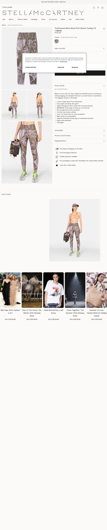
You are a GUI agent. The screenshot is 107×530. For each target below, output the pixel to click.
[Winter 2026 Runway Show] (32, 290)
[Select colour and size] (104, 28)
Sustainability (59, 130)
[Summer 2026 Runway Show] (75, 290)
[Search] (94, 7)
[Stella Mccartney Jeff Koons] (53, 290)
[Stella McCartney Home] (43, 13)
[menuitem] (11, 19)
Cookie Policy (63, 61)
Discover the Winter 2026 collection (53, 2)
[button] (14, 105)
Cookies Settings (30, 67)
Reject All (75, 67)
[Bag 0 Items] (102, 7)
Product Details (59, 85)
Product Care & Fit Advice (63, 135)
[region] (54, 63)
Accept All (61, 67)
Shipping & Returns (60, 141)
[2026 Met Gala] (10, 290)
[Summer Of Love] (96, 290)
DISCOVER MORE (10, 319)
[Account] (98, 7)
